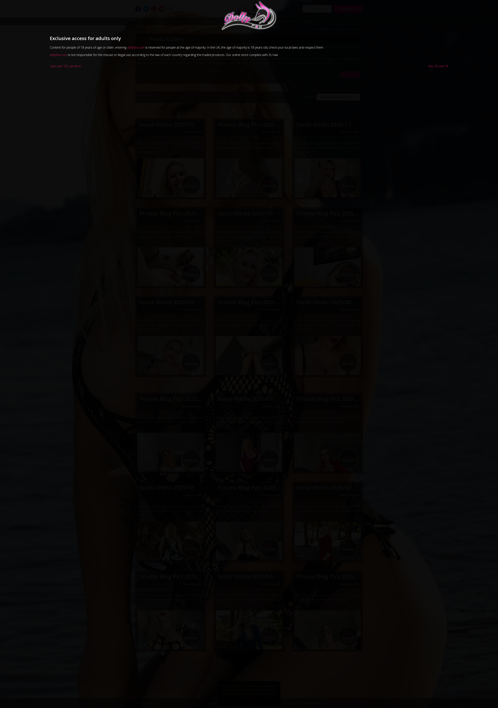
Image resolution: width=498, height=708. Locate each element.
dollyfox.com (136, 47)
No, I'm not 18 (438, 66)
